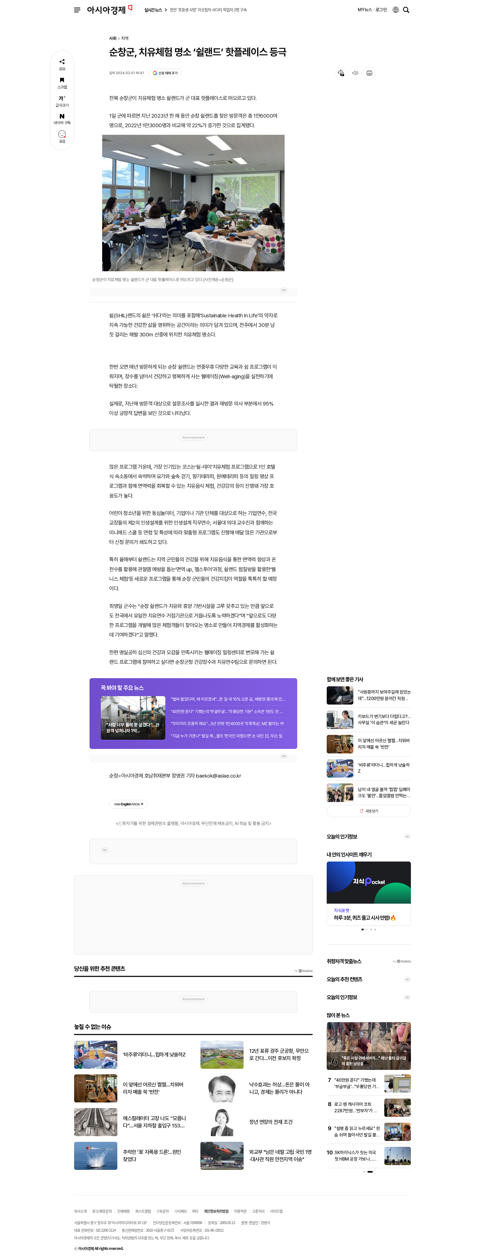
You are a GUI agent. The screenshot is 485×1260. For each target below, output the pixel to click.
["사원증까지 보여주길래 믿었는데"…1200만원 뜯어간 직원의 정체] (340, 703)
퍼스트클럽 (143, 1211)
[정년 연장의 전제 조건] (222, 1135)
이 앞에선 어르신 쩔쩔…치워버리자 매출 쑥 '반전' (383, 743)
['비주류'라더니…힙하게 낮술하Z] (340, 776)
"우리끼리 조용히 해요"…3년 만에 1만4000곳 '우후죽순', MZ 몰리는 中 (227, 723)
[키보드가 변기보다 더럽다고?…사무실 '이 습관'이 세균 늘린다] (340, 728)
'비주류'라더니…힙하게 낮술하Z (383, 768)
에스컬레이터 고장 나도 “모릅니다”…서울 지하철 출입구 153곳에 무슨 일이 (154, 1122)
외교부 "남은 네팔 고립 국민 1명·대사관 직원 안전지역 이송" (280, 1156)
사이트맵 (276, 1211)
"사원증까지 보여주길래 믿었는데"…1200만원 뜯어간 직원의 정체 (384, 695)
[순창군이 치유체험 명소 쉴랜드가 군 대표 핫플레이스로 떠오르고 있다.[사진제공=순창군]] (193, 203)
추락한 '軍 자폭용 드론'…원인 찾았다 (152, 1156)
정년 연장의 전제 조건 (270, 1122)
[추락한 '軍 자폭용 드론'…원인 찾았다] (95, 1168)
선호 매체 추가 (167, 73)
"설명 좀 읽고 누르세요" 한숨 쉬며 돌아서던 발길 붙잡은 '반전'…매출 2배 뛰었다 (357, 1135)
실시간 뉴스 (153, 10)
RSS (195, 1211)
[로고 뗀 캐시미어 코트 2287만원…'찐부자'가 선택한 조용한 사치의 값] (397, 1115)
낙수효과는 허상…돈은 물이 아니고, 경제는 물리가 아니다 (279, 1088)
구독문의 (162, 1211)
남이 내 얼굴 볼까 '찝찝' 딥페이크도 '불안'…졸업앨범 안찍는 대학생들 (384, 793)
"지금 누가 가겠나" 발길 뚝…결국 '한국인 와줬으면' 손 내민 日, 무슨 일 (226, 736)
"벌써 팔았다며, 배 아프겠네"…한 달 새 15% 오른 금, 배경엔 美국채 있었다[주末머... (228, 699)
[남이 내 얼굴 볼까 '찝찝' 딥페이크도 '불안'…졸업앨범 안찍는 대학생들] (340, 801)
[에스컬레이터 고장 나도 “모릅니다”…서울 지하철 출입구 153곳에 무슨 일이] (95, 1135)
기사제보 (180, 1211)
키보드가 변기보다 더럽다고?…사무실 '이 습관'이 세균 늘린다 (384, 719)
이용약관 (240, 1211)
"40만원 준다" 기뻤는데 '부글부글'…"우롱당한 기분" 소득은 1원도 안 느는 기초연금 (228, 711)
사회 (112, 39)
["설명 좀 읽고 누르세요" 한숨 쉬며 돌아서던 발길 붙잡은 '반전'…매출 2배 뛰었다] (397, 1140)
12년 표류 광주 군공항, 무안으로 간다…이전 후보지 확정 (278, 1055)
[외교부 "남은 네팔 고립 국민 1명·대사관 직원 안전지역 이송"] (222, 1168)
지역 (125, 39)
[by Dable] (303, 971)
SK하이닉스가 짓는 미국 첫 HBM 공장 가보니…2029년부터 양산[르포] (355, 1159)
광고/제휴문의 (102, 1211)
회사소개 (80, 1211)
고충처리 (258, 1211)
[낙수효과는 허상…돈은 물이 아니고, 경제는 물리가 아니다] (222, 1101)
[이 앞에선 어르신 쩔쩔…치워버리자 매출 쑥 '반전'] (340, 752)
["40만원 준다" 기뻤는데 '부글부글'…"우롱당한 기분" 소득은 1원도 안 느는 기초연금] (397, 1091)
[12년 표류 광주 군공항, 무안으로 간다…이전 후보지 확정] (222, 1067)
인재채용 (123, 1211)
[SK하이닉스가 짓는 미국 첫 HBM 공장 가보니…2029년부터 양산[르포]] (397, 1164)
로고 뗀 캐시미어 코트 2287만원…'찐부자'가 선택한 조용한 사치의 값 (356, 1111)
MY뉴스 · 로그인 (372, 9)
